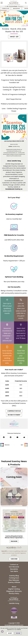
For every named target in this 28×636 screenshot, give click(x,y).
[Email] (17, 437)
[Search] (26, 3)
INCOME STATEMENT (14, 415)
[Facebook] (4, 437)
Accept (10, 633)
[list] (14, 6)
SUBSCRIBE (14, 559)
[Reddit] (24, 437)
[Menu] (2, 3)
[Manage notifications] (2, 631)
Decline (18, 633)
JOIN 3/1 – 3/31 (14, 37)
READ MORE (14, 541)
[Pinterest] (10, 437)
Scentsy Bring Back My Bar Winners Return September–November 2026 (14, 537)
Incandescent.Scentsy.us (13, 189)
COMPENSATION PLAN (14, 411)
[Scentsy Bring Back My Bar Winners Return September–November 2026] (14, 521)
